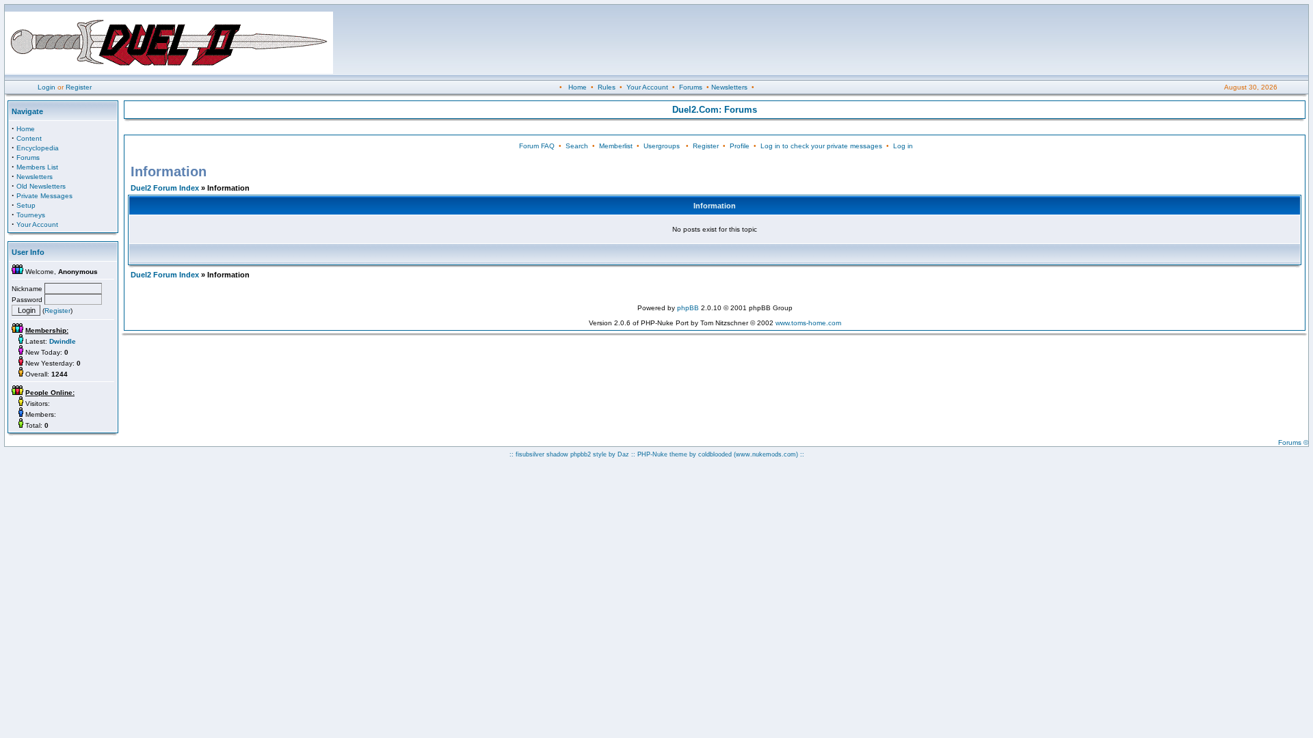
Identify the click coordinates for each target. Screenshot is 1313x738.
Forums (690, 87)
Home (577, 87)
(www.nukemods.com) (766, 454)
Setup (26, 205)
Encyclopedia (37, 148)
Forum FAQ (537, 146)
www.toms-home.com (808, 323)
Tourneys (30, 215)
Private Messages (44, 196)
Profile (740, 146)
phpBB (688, 308)
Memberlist (616, 146)
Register (79, 87)
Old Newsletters (41, 186)
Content (29, 138)
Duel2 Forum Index (165, 188)
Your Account (647, 87)
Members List (37, 167)
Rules (606, 87)
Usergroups (662, 146)
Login (46, 87)
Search (577, 146)
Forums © (1293, 442)
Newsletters (729, 87)
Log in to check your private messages (821, 146)
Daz (623, 454)
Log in (903, 146)
